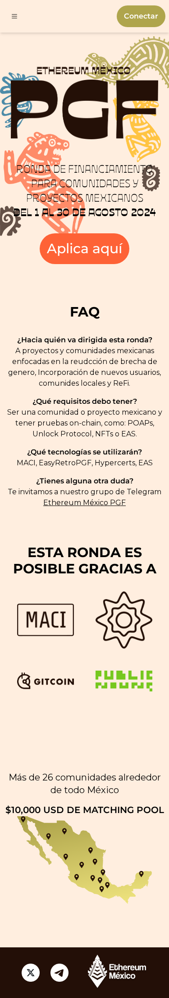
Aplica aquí (84, 248)
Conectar (141, 16)
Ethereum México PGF (84, 502)
